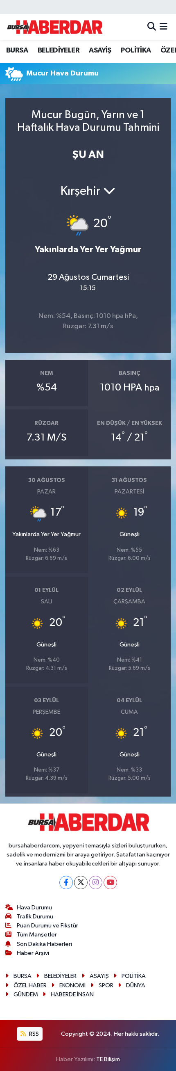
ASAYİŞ (100, 50)
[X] (81, 882)
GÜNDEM (26, 994)
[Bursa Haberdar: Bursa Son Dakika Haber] (54, 27)
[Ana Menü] (163, 26)
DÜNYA (135, 985)
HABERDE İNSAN (72, 994)
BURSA (17, 50)
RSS (33, 1034)
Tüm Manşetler (37, 935)
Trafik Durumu (35, 916)
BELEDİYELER (58, 50)
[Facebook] (66, 882)
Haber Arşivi (33, 953)
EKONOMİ (72, 985)
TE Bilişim (108, 1059)
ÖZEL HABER (30, 985)
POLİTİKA (136, 50)
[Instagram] (95, 882)
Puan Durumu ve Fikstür (47, 926)
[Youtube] (110, 882)
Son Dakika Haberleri (44, 944)
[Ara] (151, 26)
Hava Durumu (34, 907)
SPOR (106, 985)
